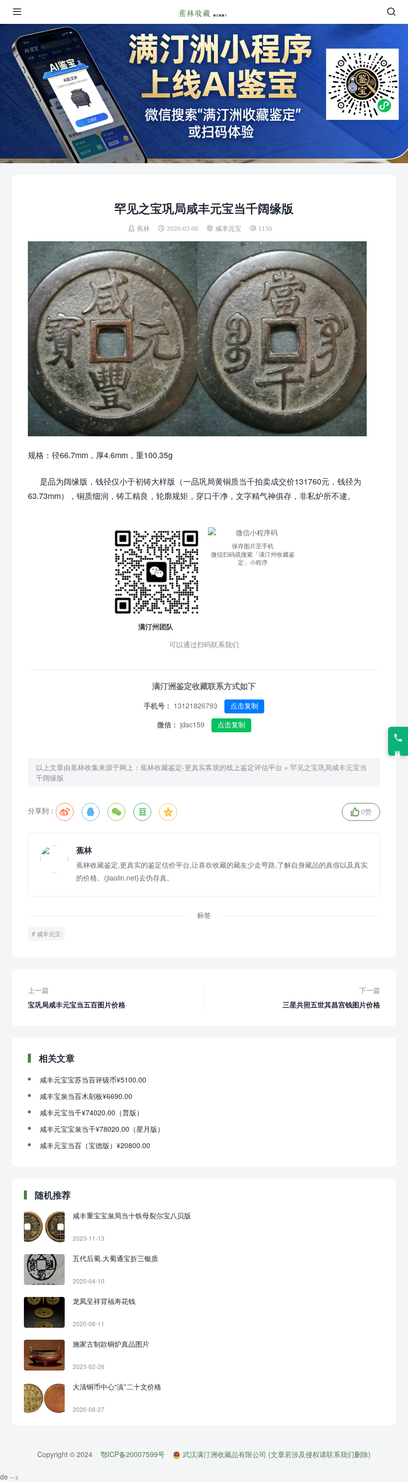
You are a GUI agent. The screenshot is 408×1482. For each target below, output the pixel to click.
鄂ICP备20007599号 (133, 1454)
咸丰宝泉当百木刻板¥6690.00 (86, 1096)
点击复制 (244, 706)
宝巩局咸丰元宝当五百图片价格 (76, 997)
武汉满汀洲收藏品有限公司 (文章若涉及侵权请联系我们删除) (277, 1454)
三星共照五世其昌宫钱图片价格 (331, 997)
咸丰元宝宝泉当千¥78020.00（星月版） (102, 1129)
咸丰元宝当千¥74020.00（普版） (91, 1112)
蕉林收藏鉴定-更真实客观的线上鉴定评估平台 (211, 767)
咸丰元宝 (228, 228)
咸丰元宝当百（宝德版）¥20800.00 (95, 1145)
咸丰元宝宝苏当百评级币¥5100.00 (93, 1080)
